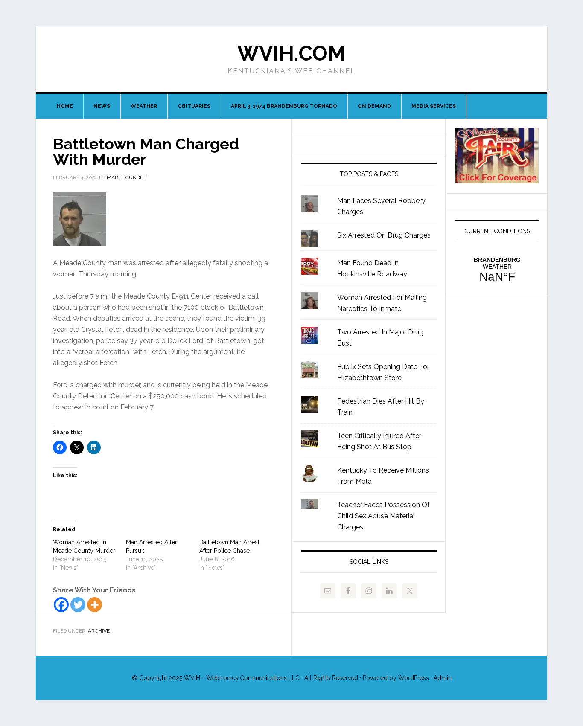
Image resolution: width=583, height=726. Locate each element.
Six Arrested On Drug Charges (384, 235)
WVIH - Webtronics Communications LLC (242, 677)
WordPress (413, 677)
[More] (94, 604)
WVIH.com (291, 53)
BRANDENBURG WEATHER (497, 270)
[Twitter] (77, 604)
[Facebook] (61, 604)
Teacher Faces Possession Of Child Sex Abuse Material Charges (383, 516)
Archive (99, 631)
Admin (443, 677)
